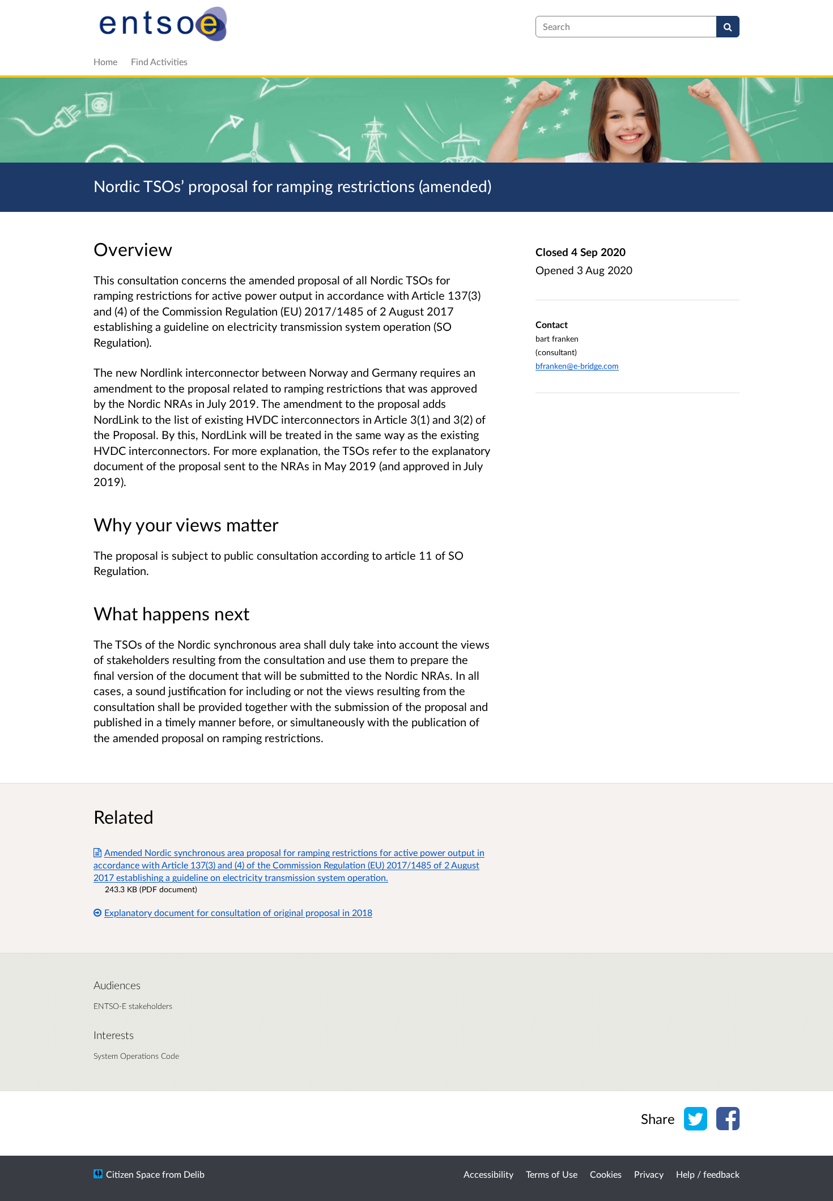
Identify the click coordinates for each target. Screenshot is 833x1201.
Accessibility (488, 1174)
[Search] (728, 26)
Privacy (649, 1174)
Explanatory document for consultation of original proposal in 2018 (238, 912)
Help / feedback (708, 1174)
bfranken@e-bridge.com (577, 365)
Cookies (606, 1174)
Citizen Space (133, 1174)
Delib (194, 1174)
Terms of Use (551, 1174)
